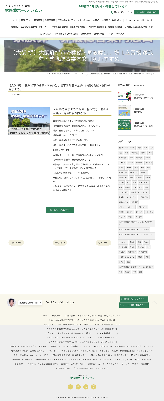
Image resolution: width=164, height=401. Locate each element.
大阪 (142, 167)
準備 (150, 152)
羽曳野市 (141, 247)
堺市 (148, 247)
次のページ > (103, 242)
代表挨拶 (134, 202)
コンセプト (123, 242)
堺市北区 (122, 252)
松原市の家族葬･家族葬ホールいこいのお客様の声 (135, 223)
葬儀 (120, 272)
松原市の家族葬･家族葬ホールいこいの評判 (134, 229)
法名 (145, 148)
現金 (146, 187)
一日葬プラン (143, 197)
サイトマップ (102, 368)
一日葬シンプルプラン (127, 257)
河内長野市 (134, 172)
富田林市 (144, 172)
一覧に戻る (60, 242)
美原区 (147, 177)
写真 (134, 187)
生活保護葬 (143, 252)
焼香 (139, 148)
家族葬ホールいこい (126, 212)
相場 (134, 272)
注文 (128, 182)
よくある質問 (123, 192)
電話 (139, 242)
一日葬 (121, 182)
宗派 (126, 152)
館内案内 (139, 157)
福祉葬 (127, 272)
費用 (140, 272)
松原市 (140, 257)
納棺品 (127, 187)
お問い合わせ (142, 207)
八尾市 (121, 167)
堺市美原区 (132, 252)
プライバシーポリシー (127, 207)
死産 (131, 177)
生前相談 (134, 152)
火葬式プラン (123, 202)
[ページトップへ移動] (154, 302)
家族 (128, 262)
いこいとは (149, 212)
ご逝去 (121, 262)
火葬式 (146, 242)
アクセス (139, 212)
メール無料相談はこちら (147, 12)
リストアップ (143, 182)
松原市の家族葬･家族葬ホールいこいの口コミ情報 (135, 236)
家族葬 (132, 242)
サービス (139, 217)
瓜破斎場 (148, 162)
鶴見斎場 (139, 162)
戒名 (151, 148)
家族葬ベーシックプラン (127, 197)
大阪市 (129, 167)
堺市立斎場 (123, 247)
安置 (131, 157)
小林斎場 (122, 162)
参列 (120, 187)
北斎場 (130, 162)
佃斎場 (147, 157)
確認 (120, 152)
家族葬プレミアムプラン (139, 192)
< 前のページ (16, 242)
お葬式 (143, 152)
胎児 (148, 167)
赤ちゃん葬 (123, 172)
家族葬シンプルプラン (127, 148)
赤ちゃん (139, 177)
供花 (134, 182)
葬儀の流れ (123, 157)
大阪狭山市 (123, 177)
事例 (135, 167)
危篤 (146, 257)
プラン (130, 217)
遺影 (140, 187)
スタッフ (122, 217)
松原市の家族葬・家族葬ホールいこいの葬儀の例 (136, 267)
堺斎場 (132, 247)
